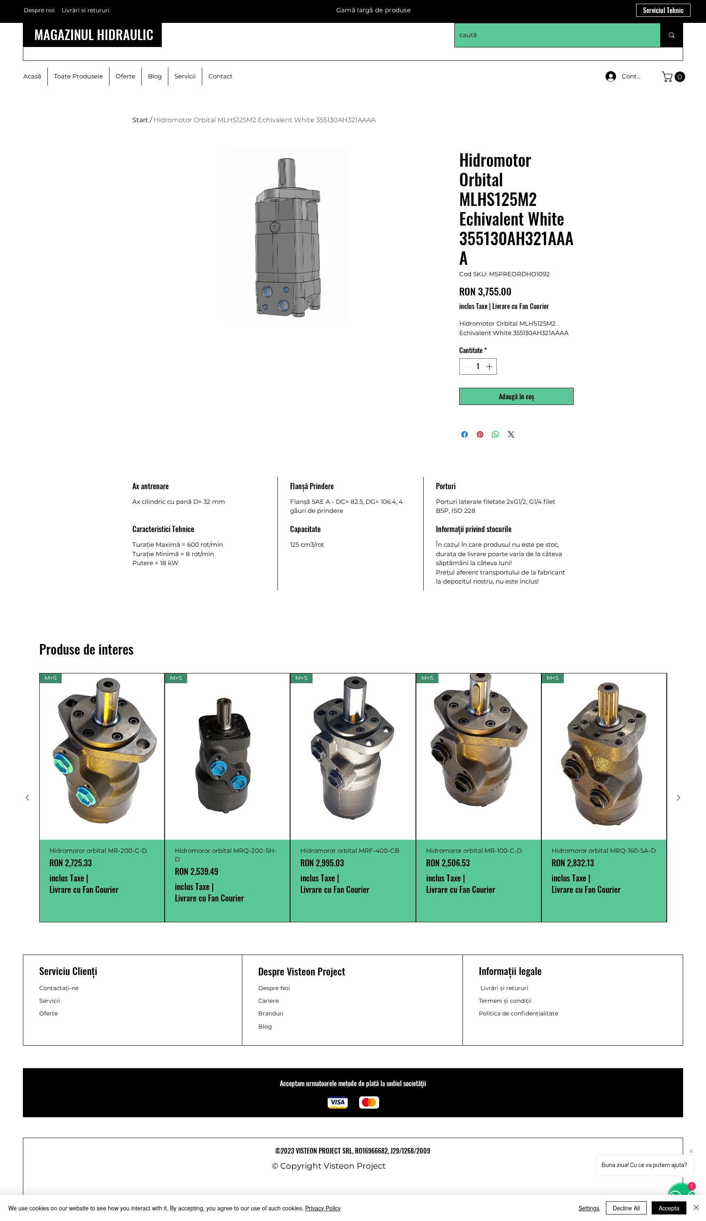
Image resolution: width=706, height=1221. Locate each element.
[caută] (671, 35)
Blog (265, 1026)
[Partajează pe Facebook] (464, 434)
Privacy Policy (323, 1208)
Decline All (626, 1208)
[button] (675, 77)
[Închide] (696, 1207)
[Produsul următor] (679, 798)
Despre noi (39, 10)
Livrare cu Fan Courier (520, 306)
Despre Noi (274, 988)
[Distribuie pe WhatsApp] (495, 434)
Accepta (669, 1208)
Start (140, 120)
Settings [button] (589, 1208)
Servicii (49, 1000)
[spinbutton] (478, 366)
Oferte (48, 1013)
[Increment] (490, 366)
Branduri (271, 1013)
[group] (353, 798)
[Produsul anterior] (27, 798)
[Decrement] (466, 366)
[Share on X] (511, 434)
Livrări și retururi (504, 988)
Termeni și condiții (505, 1000)
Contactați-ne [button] (58, 988)
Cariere (268, 1000)
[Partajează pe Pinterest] (480, 434)
